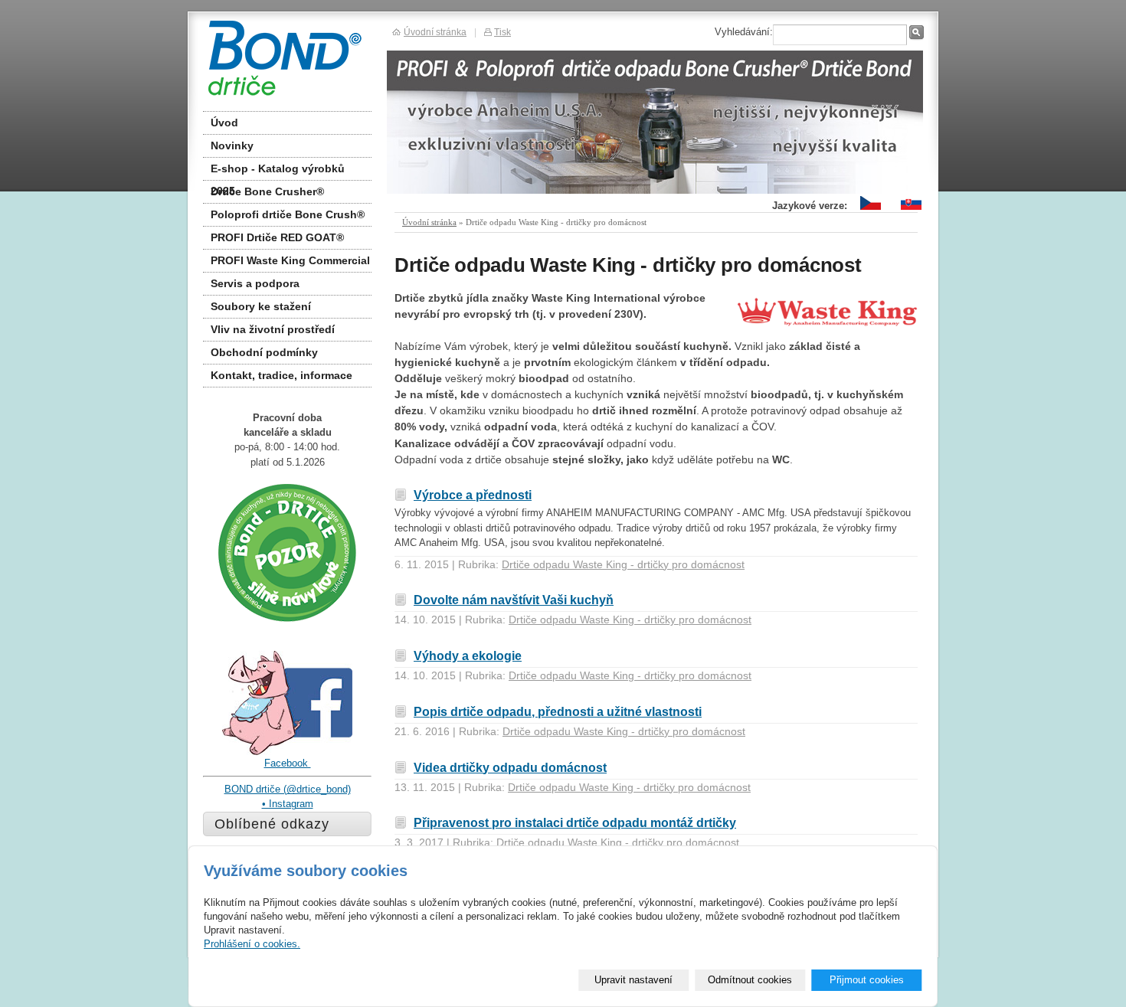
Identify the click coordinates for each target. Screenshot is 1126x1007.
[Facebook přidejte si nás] (287, 752)
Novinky (232, 145)
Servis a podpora (255, 283)
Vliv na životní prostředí (273, 329)
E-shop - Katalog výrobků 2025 (278, 171)
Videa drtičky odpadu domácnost (510, 767)
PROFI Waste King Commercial (290, 260)
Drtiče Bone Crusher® (267, 191)
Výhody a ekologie (468, 655)
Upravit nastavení (633, 980)
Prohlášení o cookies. (252, 944)
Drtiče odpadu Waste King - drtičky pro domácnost (623, 564)
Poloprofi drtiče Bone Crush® (288, 214)
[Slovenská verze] (911, 210)
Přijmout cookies (867, 980)
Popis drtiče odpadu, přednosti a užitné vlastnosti (558, 711)
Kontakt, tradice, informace (281, 375)
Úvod (224, 122)
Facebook (287, 763)
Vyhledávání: (744, 32)
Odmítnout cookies (750, 980)
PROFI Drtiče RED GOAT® (277, 237)
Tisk (502, 32)
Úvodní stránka (429, 222)
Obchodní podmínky (264, 352)
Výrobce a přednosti (473, 495)
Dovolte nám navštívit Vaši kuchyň (514, 599)
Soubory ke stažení (261, 306)
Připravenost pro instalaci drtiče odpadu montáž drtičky (575, 822)
